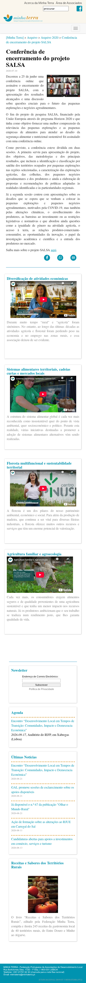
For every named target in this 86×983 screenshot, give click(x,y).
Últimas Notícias (24, 757)
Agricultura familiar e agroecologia (34, 554)
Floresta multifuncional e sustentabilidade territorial (39, 465)
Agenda (17, 712)
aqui (53, 250)
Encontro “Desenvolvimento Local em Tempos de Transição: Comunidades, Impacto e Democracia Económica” (42, 725)
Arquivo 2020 (49, 37)
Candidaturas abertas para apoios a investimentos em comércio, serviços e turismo (42, 841)
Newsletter (19, 670)
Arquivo (32, 37)
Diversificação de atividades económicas (37, 278)
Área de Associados (69, 3)
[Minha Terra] (15, 37)
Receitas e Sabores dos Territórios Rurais (37, 865)
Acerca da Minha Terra (39, 3)
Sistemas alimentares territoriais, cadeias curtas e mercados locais (38, 371)
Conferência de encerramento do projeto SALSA (41, 39)
